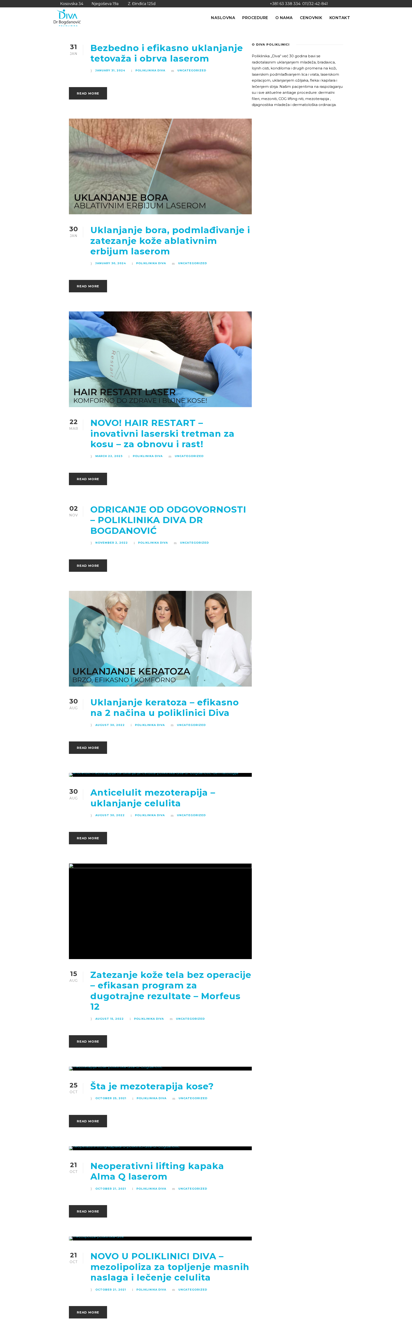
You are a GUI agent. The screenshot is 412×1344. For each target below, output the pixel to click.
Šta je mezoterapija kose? (152, 1086)
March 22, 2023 (109, 456)
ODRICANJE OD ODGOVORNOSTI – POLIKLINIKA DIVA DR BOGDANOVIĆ (168, 520)
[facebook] (338, 4)
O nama (284, 18)
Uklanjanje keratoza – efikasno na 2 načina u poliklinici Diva (164, 707)
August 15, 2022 (109, 1018)
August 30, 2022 (110, 725)
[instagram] (355, 4)
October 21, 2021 (110, 1188)
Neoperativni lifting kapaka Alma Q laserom (157, 1171)
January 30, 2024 (110, 263)
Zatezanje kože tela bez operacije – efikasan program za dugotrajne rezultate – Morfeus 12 (170, 990)
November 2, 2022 (111, 542)
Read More (88, 93)
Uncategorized (191, 70)
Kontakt (340, 18)
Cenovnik (311, 18)
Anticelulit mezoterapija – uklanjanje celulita (152, 797)
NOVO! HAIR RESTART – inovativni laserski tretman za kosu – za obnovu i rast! (162, 433)
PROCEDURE (255, 18)
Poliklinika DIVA (150, 70)
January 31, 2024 (110, 70)
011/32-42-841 (315, 3)
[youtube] (347, 4)
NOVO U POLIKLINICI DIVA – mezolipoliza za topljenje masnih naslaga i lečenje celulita (169, 1267)
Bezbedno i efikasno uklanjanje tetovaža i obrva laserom (166, 53)
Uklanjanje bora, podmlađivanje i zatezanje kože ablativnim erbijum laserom (170, 241)
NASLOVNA (223, 18)
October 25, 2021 (110, 1098)
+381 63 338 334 (285, 3)
